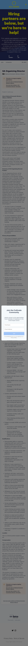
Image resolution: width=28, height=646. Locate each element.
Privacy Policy (14, 337)
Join (14, 333)
